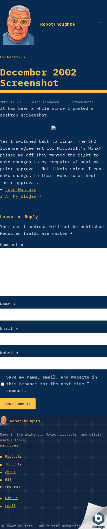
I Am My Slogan (18, 196)
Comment (11, 244)
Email (9, 328)
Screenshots (13, 56)
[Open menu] (101, 24)
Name (8, 303)
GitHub (11, 498)
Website (9, 352)
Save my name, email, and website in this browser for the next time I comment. (51, 383)
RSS (8, 479)
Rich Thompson (45, 102)
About (10, 472)
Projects (13, 456)
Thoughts (13, 464)
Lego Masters (20, 189)
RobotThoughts (57, 24)
